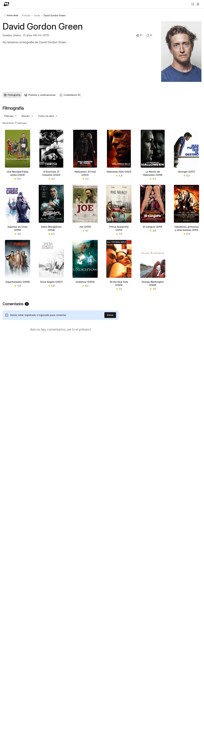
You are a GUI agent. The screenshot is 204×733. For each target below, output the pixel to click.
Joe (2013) (85, 226)
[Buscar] (192, 4)
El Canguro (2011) (152, 226)
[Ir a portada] (6, 4)
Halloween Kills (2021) (119, 171)
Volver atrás (12, 15)
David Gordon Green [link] (55, 15)
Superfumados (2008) (17, 281)
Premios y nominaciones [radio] (42, 95)
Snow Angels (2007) (51, 281)
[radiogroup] (30, 95)
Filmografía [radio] (14, 95)
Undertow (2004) (85, 281)
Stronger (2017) (186, 171)
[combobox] (10, 116)
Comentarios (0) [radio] (72, 95)
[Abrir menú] (198, 4)
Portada (26, 15)
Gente (37, 15)
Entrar (110, 315)
